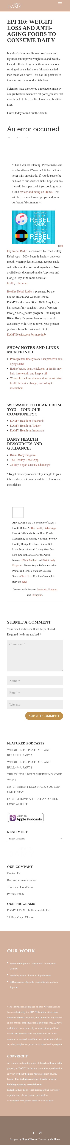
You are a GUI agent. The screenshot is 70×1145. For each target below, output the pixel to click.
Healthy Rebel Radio (19, 291)
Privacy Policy (15, 894)
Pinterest (52, 589)
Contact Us (13, 873)
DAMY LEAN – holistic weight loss (29, 910)
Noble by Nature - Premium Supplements (30, 975)
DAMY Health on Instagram (27, 430)
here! (24, 581)
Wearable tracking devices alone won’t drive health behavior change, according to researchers (36, 383)
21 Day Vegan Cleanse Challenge (30, 464)
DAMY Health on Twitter (25, 425)
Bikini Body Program (22, 455)
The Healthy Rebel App (24, 460)
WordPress (55, 1139)
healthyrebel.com (17, 283)
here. (51, 1100)
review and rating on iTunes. (36, 192)
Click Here (26, 576)
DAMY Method (29, 560)
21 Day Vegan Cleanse (20, 917)
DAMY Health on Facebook (27, 421)
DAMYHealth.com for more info (26, 334)
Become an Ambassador (21, 880)
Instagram (37, 595)
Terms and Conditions (20, 887)
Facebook (42, 589)
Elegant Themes (29, 1139)
